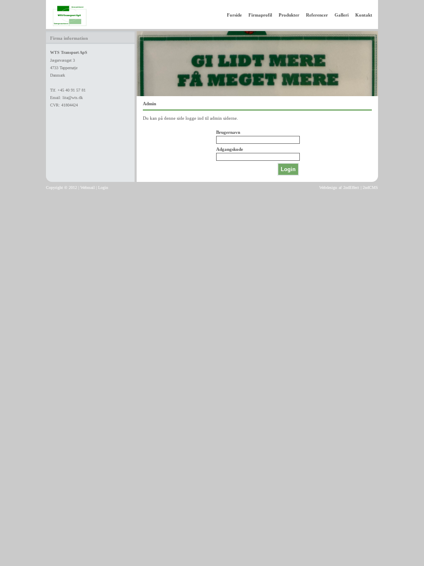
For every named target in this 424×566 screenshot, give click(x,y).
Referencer (317, 14)
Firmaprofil (260, 14)
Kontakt (363, 14)
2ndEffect (351, 187)
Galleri (342, 14)
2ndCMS (370, 187)
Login (103, 187)
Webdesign (328, 187)
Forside (234, 14)
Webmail (87, 187)
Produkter (289, 14)
